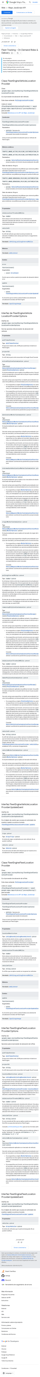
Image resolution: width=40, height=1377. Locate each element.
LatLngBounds (10, 936)
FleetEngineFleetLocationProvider (14, 903)
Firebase (4, 1352)
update (4, 283)
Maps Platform (22, 2)
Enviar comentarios (10, 46)
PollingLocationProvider (24, 100)
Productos (15, 33)
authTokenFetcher (8, 340)
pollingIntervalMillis (25, 242)
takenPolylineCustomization (12, 678)
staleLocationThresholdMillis (13, 213)
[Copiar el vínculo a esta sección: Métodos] (9, 248)
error (4, 264)
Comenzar (7, 12)
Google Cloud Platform (8, 1355)
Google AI (4, 1358)
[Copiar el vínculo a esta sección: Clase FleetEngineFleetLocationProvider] (12, 866)
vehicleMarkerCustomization (12, 750)
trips (4, 833)
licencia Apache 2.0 (27, 1256)
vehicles (5, 1223)
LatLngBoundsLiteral (23, 936)
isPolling (12, 242)
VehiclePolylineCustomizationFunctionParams (18, 368)
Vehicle (8, 848)
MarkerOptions (12, 423)
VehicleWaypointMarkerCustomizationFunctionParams (21, 422)
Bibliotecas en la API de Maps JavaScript (21, 113)
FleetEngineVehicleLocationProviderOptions (22, 132)
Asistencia (4, 1331)
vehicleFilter (7, 965)
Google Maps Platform (26, 33)
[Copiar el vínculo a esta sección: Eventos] (9, 260)
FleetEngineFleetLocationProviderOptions (21, 914)
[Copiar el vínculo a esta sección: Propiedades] (12, 208)
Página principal (5, 33)
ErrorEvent (15, 273)
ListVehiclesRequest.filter (15, 1126)
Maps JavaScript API (17, 8)
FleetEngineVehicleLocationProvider (15, 122)
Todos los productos (7, 1361)
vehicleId (5, 228)
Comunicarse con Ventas (24, 12)
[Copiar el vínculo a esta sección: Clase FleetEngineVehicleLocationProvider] (12, 84)
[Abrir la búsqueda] (30, 2)
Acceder (35, 2)
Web (3, 8)
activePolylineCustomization (12, 361)
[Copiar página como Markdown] (17, 53)
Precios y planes (6, 1325)
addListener (13, 253)
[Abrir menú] (3, 2)
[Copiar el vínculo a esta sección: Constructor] (11, 117)
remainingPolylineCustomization (14, 607)
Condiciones (5, 1368)
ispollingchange (15, 304)
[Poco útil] (14, 41)
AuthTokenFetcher (12, 343)
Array (8, 837)
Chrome (3, 1349)
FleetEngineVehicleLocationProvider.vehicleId (19, 744)
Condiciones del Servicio (8, 1334)
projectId (5, 351)
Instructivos (4, 1300)
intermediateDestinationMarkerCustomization (18, 468)
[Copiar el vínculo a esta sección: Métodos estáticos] (15, 147)
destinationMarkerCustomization (14, 415)
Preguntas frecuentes (7, 1294)
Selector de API (6, 1297)
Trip (12, 837)
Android (3, 1308)
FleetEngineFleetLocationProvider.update (17, 1214)
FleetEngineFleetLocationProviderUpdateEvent (23, 1008)
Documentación (8, 36)
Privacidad (13, 1368)
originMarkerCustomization (12, 522)
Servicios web (5, 1317)
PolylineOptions (13, 370)
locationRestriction (9, 933)
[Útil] (12, 41)
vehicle (5, 845)
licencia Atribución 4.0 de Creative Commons (19, 1255)
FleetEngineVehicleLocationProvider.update (18, 824)
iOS (2, 1311)
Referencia (7, 38)
